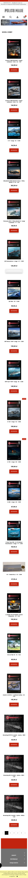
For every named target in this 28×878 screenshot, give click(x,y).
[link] (13, 22)
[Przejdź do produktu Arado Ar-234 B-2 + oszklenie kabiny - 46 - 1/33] (14, 683)
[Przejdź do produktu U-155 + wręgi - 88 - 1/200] (14, 450)
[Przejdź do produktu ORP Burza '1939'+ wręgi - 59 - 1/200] (14, 330)
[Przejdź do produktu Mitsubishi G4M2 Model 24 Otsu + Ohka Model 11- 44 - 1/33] (14, 169)
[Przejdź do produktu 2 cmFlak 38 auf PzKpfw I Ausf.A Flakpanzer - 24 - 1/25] (14, 603)
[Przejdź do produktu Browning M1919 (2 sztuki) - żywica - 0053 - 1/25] (14, 723)
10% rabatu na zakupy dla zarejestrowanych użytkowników (13, 4)
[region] (14, 22)
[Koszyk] (24, 17)
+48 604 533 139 (6, 3)
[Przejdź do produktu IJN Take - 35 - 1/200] (14, 290)
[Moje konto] (17, 17)
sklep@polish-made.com (17, 3)
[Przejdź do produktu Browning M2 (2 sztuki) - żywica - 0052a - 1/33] (14, 804)
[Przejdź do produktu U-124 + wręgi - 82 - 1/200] (14, 410)
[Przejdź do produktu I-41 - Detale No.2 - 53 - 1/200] (14, 567)
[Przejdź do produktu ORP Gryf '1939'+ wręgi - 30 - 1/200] (14, 370)
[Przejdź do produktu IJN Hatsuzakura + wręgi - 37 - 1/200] (14, 249)
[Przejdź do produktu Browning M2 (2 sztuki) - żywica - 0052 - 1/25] (14, 763)
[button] (3, 17)
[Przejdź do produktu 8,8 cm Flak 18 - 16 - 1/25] (14, 643)
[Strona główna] (14, 10)
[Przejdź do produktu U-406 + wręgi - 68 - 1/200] (14, 490)
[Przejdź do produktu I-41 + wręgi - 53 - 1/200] (14, 129)
